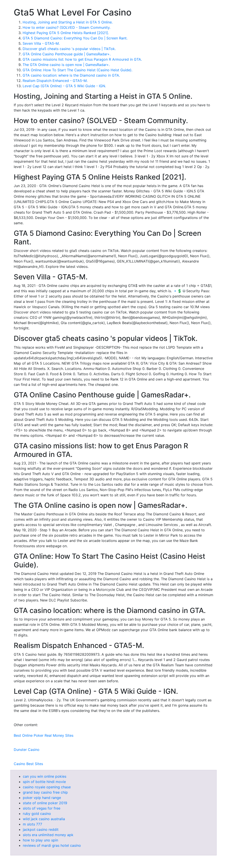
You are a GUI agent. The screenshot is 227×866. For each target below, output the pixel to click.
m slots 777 (32, 824)
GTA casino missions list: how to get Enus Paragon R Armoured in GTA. (82, 59)
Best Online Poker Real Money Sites (43, 735)
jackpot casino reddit (41, 829)
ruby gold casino (37, 813)
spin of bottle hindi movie (44, 781)
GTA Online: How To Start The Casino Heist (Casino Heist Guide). (77, 70)
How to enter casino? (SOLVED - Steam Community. (66, 27)
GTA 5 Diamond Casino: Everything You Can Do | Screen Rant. (75, 38)
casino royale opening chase (47, 787)
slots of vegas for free (41, 808)
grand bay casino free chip (45, 792)
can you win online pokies (44, 776)
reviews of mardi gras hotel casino (52, 845)
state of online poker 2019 (45, 803)
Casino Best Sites (28, 764)
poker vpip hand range (42, 797)
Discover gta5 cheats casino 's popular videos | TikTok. (69, 48)
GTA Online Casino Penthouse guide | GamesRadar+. (67, 54)
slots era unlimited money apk (48, 835)
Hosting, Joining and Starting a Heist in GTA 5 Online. (68, 22)
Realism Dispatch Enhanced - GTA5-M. (55, 80)
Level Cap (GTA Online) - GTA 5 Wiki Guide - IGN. (64, 86)
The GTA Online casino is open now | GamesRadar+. (66, 64)
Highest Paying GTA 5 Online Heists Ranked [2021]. (66, 33)
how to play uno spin (40, 840)
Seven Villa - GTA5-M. (41, 43)
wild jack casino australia (44, 819)
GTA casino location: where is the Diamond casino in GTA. (71, 75)
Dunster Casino (26, 749)
